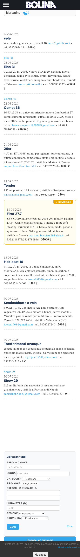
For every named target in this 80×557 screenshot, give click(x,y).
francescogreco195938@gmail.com (33, 125)
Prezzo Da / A (29, 488)
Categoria (14, 478)
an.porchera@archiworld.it (20, 166)
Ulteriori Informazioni (69, 547)
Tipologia (13, 483)
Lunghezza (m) (17, 503)
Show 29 (9, 372)
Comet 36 (10, 99)
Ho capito (40, 554)
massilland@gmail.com (18, 194)
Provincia (14, 518)
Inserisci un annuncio (40, 540)
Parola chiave (17, 462)
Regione (12, 513)
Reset (70, 526)
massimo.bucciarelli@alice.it (46, 235)
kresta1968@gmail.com (18, 324)
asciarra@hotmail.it (30, 84)
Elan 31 (8, 58)
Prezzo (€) (14, 488)
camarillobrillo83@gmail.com (22, 394)
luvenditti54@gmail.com (42, 279)
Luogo (11, 473)
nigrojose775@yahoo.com (41, 357)
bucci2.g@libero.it (59, 43)
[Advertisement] (40, 427)
